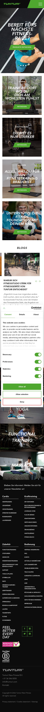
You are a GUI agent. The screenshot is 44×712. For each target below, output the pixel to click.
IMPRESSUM (28, 603)
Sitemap (35, 702)
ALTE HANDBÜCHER (30, 564)
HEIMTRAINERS (7, 502)
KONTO (26, 557)
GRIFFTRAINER (6, 590)
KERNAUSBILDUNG (8, 594)
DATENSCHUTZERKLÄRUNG (33, 607)
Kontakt (5, 685)
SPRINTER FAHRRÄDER (9, 513)
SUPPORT (5, 570)
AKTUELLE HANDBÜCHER (32, 561)
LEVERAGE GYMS (29, 511)
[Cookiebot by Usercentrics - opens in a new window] (31, 308)
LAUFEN (5, 609)
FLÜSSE (4, 616)
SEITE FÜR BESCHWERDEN (32, 600)
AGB (25, 583)
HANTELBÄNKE (29, 533)
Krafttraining (30, 497)
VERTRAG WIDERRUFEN (31, 550)
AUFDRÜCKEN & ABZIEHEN (11, 598)
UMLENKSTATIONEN (30, 526)
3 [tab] (23, 65)
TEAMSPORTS (6, 613)
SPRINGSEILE (6, 601)
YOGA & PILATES (7, 574)
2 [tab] (20, 65)
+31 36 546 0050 (9, 679)
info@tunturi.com (9, 682)
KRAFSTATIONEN (29, 518)
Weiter (40, 281)
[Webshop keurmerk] (22, 644)
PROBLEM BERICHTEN (31, 568)
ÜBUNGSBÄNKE (29, 529)
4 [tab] (25, 65)
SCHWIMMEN (6, 620)
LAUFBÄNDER (6, 520)
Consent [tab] (7, 314)
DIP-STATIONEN (29, 502)
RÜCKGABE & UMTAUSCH (32, 592)
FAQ (25, 553)
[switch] (38, 362)
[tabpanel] (22, 40)
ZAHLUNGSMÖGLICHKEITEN (33, 596)
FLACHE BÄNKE (29, 515)
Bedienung (29, 544)
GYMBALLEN (6, 577)
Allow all (22, 387)
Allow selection (22, 394)
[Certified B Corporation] (22, 656)
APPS (26, 579)
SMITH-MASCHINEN (30, 522)
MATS (4, 581)
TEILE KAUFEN (29, 572)
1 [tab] (18, 65)
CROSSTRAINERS (7, 509)
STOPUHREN (6, 553)
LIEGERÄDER (6, 505)
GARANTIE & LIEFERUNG (32, 575)
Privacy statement (8, 702)
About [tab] (36, 314)
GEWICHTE (5, 557)
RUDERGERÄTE (7, 516)
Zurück (36, 281)
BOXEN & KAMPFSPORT (9, 605)
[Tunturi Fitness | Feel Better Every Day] (12, 3)
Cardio (5, 497)
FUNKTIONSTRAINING (9, 550)
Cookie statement (23, 702)
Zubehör (6, 544)
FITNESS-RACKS (29, 537)
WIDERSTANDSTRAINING (10, 561)
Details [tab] (22, 314)
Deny (22, 402)
